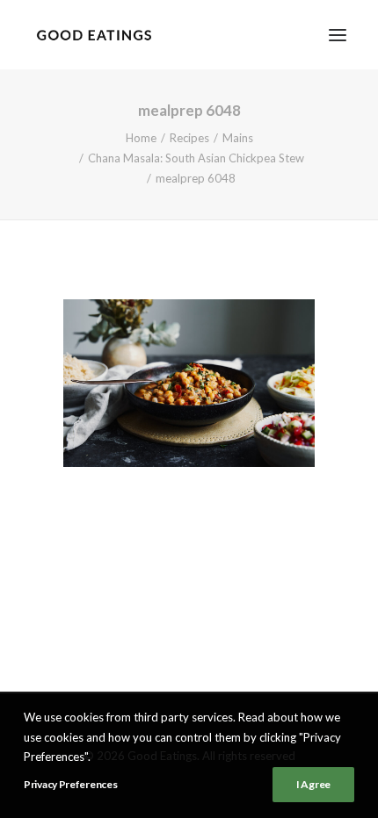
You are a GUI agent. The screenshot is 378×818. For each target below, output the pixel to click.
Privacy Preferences (70, 784)
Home (141, 138)
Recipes (189, 138)
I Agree (313, 784)
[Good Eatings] (94, 35)
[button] (337, 34)
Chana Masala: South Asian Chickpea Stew (196, 158)
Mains (237, 138)
